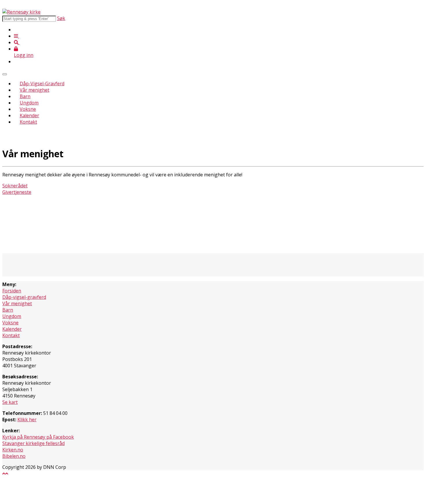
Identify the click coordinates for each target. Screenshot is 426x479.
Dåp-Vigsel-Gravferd (42, 83)
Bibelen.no (14, 456)
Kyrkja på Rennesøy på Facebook (38, 437)
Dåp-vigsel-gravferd (24, 297)
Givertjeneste (16, 192)
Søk (61, 18)
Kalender (29, 115)
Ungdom (29, 103)
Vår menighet (34, 90)
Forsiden (11, 291)
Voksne (28, 109)
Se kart (10, 402)
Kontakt (28, 122)
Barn (25, 96)
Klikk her (27, 419)
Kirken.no (12, 450)
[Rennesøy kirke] (21, 12)
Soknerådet (15, 185)
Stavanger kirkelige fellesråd (33, 443)
